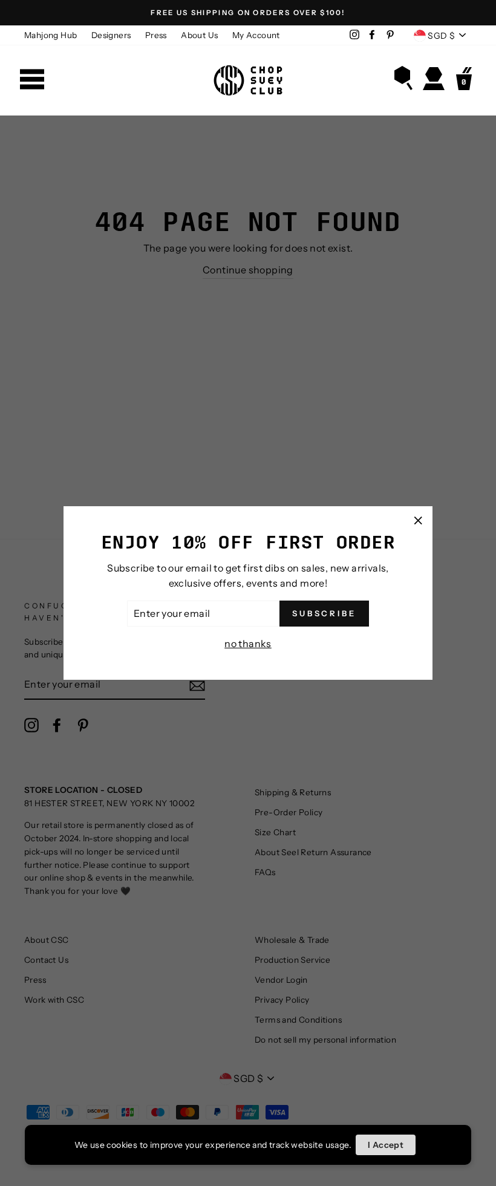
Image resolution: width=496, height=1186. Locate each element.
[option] (248, 12)
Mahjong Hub (50, 35)
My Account (256, 35)
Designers (111, 35)
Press (156, 35)
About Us (199, 35)
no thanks (248, 643)
